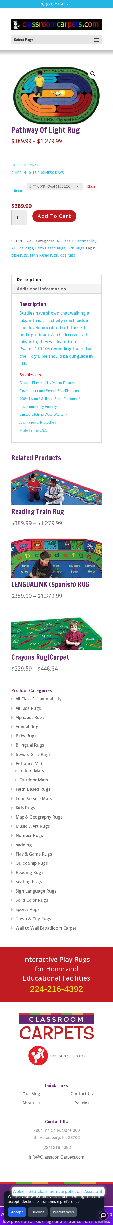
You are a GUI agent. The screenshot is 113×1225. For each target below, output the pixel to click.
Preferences (63, 1212)
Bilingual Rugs (30, 745)
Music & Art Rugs (33, 826)
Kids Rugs (76, 248)
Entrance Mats (30, 764)
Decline (37, 1212)
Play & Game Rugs (34, 854)
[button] (92, 74)
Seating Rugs (29, 881)
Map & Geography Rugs (39, 817)
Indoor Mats (31, 771)
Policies (81, 1103)
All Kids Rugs (22, 248)
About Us (31, 1103)
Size (18, 190)
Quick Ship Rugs (32, 863)
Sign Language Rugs (36, 891)
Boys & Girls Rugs (33, 754)
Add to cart (54, 216)
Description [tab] (29, 280)
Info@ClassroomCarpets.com (56, 1157)
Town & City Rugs (33, 918)
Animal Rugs (28, 726)
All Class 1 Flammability (76, 240)
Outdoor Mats (33, 780)
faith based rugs (44, 255)
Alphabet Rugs (30, 717)
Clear (91, 186)
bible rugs (19, 255)
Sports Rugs (28, 909)
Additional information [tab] (41, 289)
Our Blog (31, 1094)
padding (24, 845)
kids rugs (67, 255)
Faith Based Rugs (50, 248)
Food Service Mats (34, 798)
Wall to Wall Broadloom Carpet (46, 928)
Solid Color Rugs (32, 900)
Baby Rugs (26, 736)
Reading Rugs (29, 872)
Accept (17, 1212)
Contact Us (82, 1094)
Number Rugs (29, 835)
